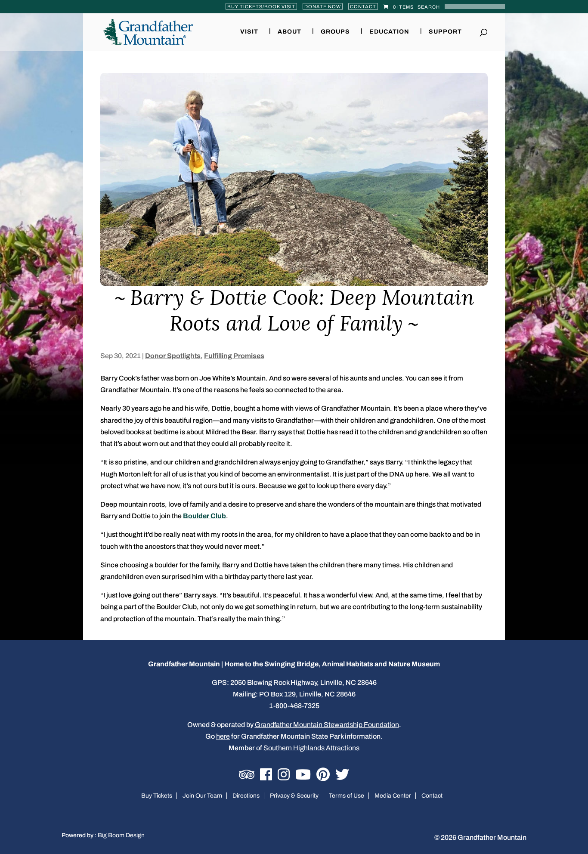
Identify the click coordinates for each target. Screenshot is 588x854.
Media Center (392, 795)
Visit (249, 32)
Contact (363, 6)
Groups (335, 32)
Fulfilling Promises (234, 355)
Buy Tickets (156, 795)
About (289, 32)
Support (445, 32)
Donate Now (322, 6)
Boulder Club (204, 516)
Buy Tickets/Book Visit (261, 6)
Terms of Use (346, 795)
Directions (246, 795)
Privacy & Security (294, 795)
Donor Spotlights (173, 355)
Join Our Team (202, 795)
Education (389, 32)
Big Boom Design (121, 835)
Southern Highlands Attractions (311, 748)
